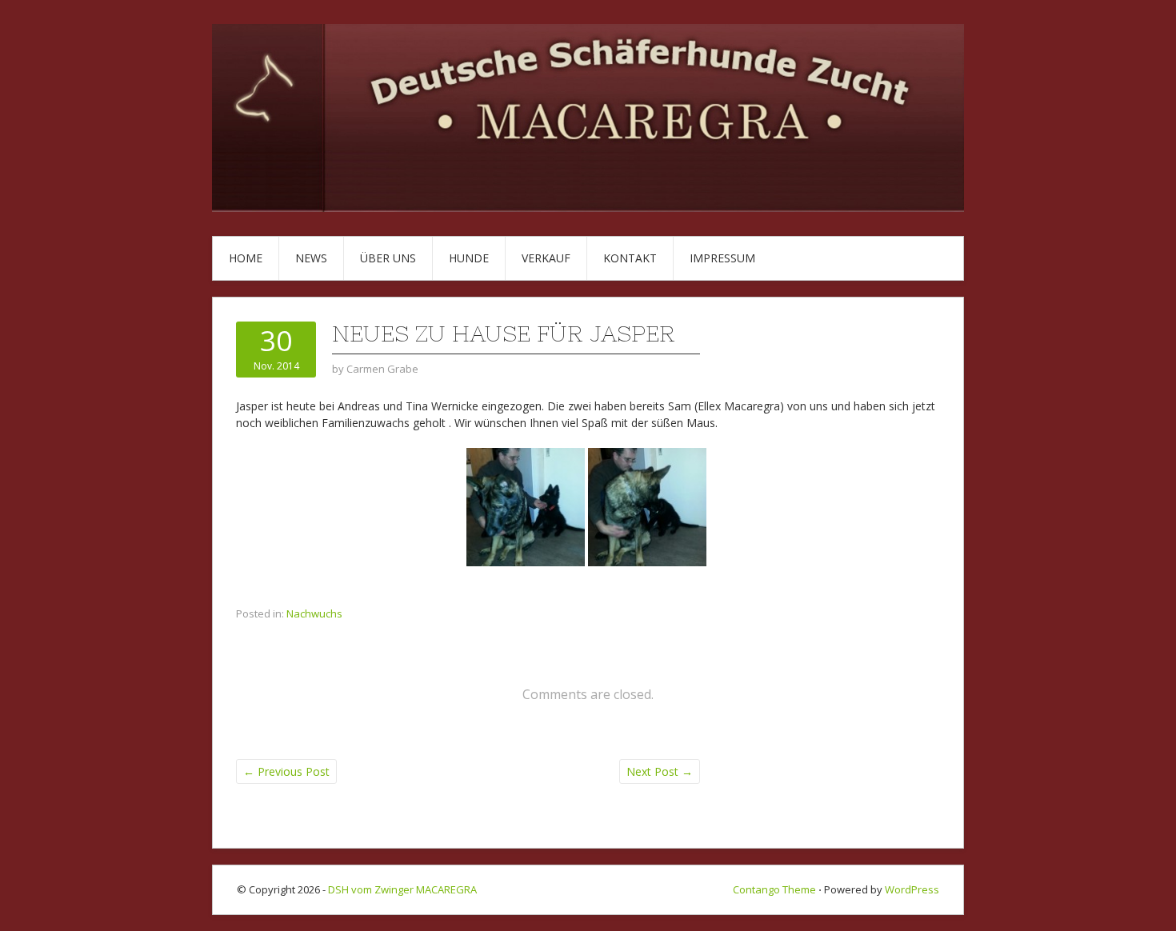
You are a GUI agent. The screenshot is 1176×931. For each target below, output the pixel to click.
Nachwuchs (314, 613)
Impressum (722, 258)
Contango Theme (774, 889)
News (311, 258)
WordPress (912, 889)
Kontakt (630, 258)
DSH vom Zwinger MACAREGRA (402, 889)
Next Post (659, 771)
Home (245, 258)
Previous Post (286, 771)
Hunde (469, 258)
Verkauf (546, 258)
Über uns (388, 258)
